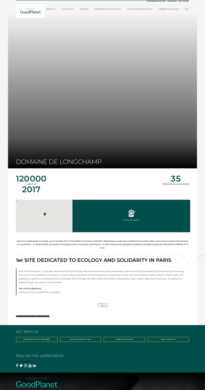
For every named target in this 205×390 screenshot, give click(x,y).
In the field (68, 9)
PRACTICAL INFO (184, 1)
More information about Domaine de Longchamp (32, 316)
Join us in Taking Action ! (139, 9)
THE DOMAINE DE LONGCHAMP (155, 1)
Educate (84, 9)
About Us (50, 9)
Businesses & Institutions (108, 9)
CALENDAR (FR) (172, 1)
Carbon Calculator (169, 9)
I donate (102, 305)
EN (186, 9)
